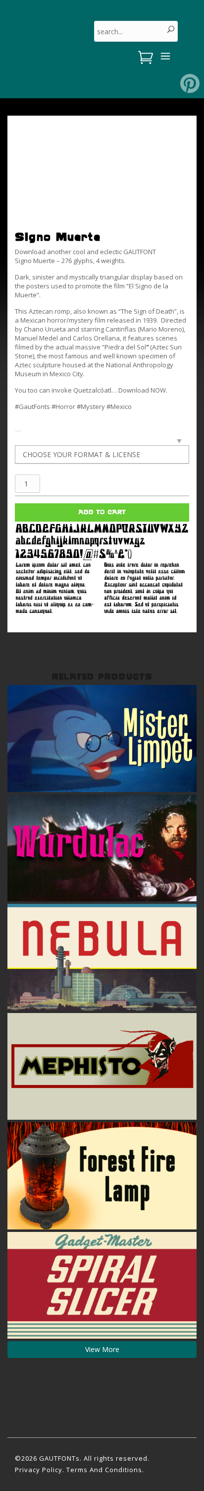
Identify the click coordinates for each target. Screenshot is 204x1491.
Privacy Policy (38, 1469)
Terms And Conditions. (105, 1469)
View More (102, 1349)
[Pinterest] (190, 83)
